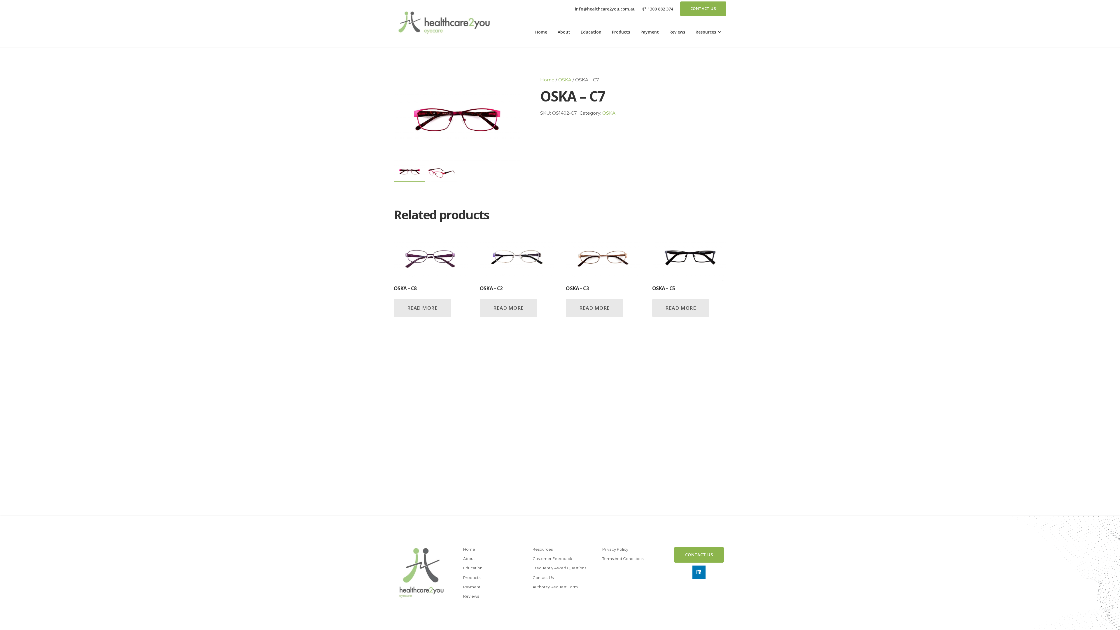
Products (471, 577)
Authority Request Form (555, 586)
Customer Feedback (552, 558)
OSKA (564, 80)
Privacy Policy (615, 549)
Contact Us (543, 577)
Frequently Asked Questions (559, 568)
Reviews (471, 596)
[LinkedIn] (699, 572)
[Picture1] (443, 23)
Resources (543, 549)
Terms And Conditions (622, 558)
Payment (471, 586)
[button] (718, 32)
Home (547, 80)
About (469, 558)
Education (472, 568)
